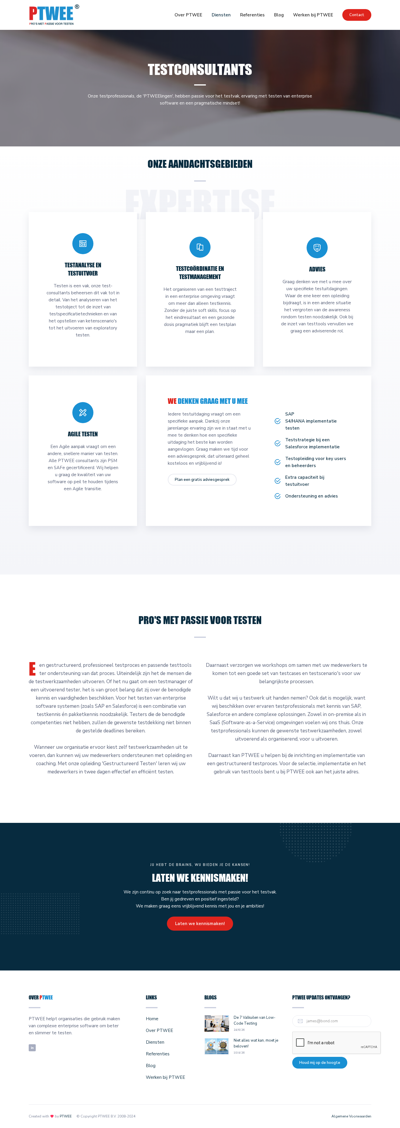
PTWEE (66, 1116)
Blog (279, 15)
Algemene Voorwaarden (351, 1116)
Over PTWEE (188, 15)
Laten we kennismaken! (200, 924)
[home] (54, 15)
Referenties (252, 15)
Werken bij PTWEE (313, 15)
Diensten (221, 15)
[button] (221, 15)
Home (152, 1019)
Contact (356, 15)
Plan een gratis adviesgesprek (202, 479)
